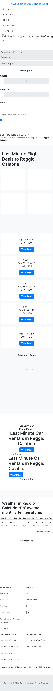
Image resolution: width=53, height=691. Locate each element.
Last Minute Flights (8, 640)
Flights (6, 9)
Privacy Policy (5, 613)
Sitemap (3, 606)
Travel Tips (9, 30)
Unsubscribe (31, 600)
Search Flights (26, 108)
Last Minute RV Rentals (9, 660)
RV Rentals (8, 25)
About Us (4, 593)
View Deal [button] (26, 249)
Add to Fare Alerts (12, 120)
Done (48, 102)
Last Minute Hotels (7, 653)
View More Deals (26, 355)
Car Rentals (9, 14)
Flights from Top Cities (36, 640)
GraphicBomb (25, 683)
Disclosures (5, 629)
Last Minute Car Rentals (9, 647)
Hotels (6, 20)
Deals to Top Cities (34, 647)
